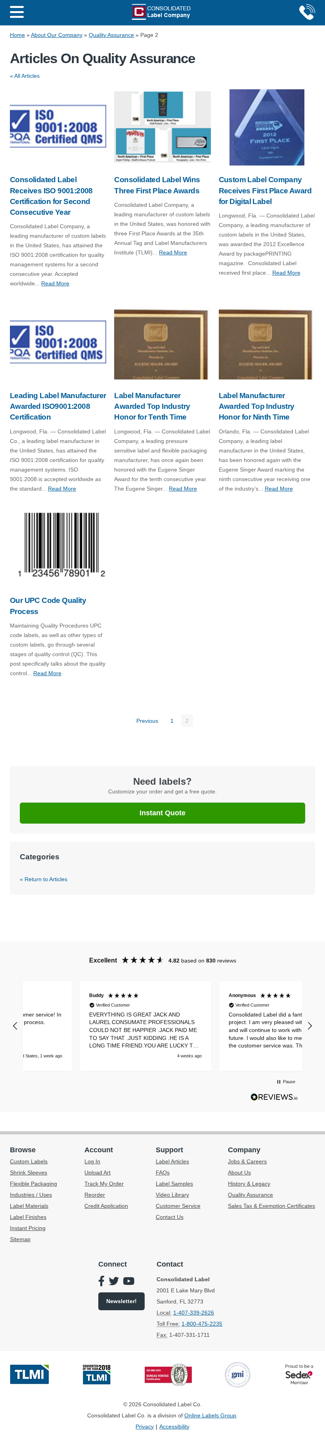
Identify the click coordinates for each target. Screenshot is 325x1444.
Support (169, 1150)
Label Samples (174, 1183)
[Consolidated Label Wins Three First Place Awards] (162, 127)
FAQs (163, 1172)
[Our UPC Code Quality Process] (58, 548)
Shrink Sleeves (28, 1172)
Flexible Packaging (33, 1183)
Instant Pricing (28, 1228)
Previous (147, 721)
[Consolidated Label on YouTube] (128, 1282)
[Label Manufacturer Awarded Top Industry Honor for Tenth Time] (162, 343)
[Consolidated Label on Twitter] (114, 1282)
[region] (162, 1026)
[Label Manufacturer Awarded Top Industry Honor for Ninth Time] (267, 343)
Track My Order (104, 1183)
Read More (55, 283)
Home (17, 35)
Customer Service (178, 1206)
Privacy (145, 1426)
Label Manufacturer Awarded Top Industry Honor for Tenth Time (152, 406)
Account (98, 1150)
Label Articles (172, 1161)
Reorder (94, 1195)
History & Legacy (249, 1183)
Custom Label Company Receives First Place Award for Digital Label (265, 190)
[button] (15, 1026)
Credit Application (106, 1206)
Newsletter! (121, 1301)
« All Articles (25, 76)
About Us (239, 1172)
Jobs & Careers (247, 1161)
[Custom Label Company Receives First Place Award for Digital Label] (267, 127)
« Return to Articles (43, 879)
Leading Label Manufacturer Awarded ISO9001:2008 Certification (58, 406)
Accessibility (174, 1426)
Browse (23, 1150)
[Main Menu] (17, 12)
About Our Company (56, 35)
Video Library (172, 1195)
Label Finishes (28, 1217)
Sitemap (20, 1239)
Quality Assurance (111, 35)
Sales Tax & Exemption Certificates (271, 1206)
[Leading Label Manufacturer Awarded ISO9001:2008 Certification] (58, 343)
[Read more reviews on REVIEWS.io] (274, 1098)
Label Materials (29, 1206)
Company (244, 1150)
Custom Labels (29, 1161)
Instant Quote (162, 813)
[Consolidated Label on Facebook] (101, 1282)
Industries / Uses (31, 1195)
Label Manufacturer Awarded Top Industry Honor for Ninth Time (256, 406)
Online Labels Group (210, 1415)
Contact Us (170, 1217)
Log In (92, 1161)
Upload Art (97, 1172)
